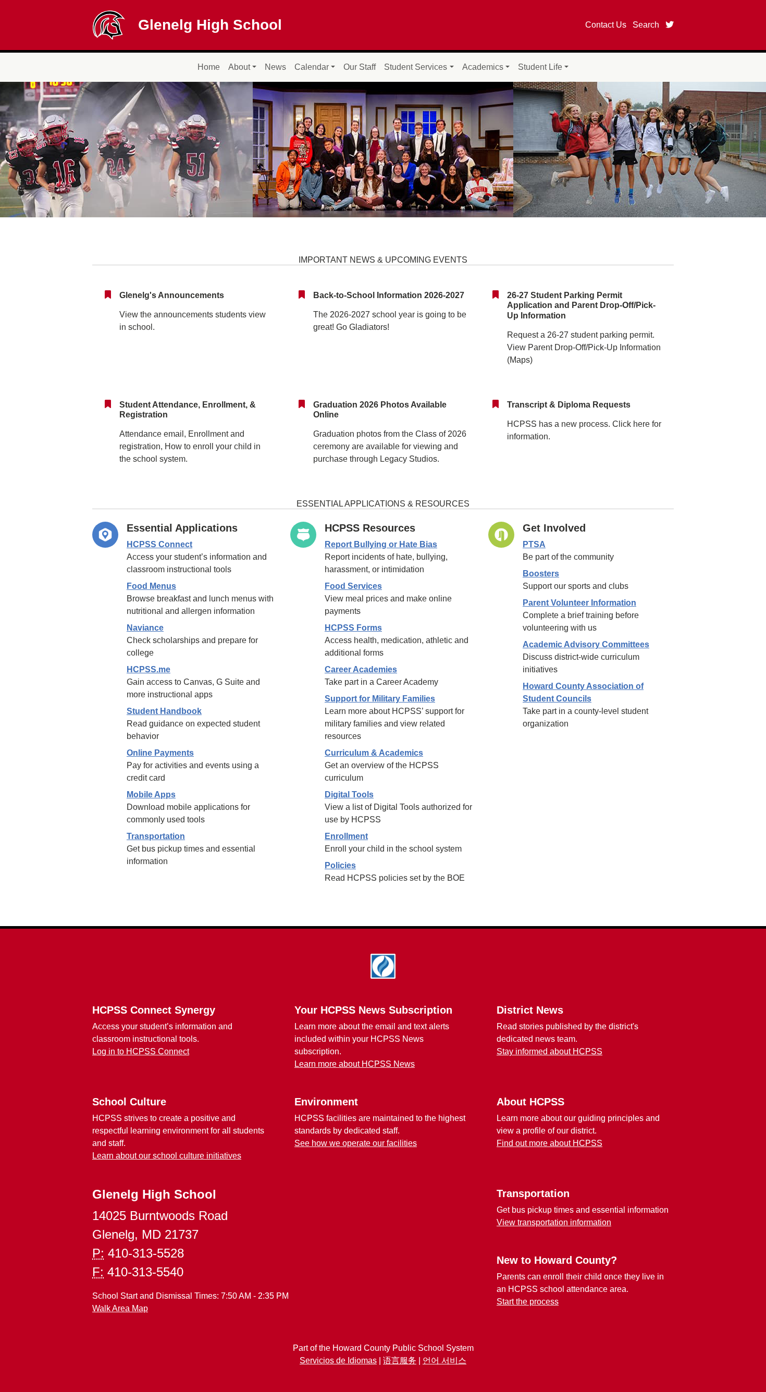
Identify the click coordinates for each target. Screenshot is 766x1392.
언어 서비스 (444, 1360)
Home (208, 67)
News (275, 67)
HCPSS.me (148, 669)
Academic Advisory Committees (586, 644)
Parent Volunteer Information (579, 602)
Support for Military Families (380, 698)
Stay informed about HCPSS (549, 1051)
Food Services (353, 586)
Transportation (156, 836)
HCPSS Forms (353, 627)
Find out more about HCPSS (549, 1143)
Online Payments (160, 752)
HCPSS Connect (159, 544)
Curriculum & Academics (374, 752)
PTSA (534, 544)
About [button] (239, 67)
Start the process (528, 1301)
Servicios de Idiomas (338, 1360)
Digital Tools (349, 794)
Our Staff (359, 67)
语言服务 (399, 1360)
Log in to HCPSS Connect (140, 1051)
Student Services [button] (415, 67)
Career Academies (361, 669)
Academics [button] (482, 67)
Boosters (541, 573)
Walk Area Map (120, 1308)
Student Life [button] (540, 67)
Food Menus (151, 586)
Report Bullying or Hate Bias (381, 544)
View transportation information (554, 1222)
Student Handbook (164, 711)
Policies (340, 865)
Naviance (145, 627)
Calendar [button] (311, 67)
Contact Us (605, 24)
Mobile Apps (151, 794)
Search (646, 24)
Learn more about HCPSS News (354, 1064)
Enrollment (346, 836)
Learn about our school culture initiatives (166, 1155)
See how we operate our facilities (355, 1143)
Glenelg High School (210, 25)
